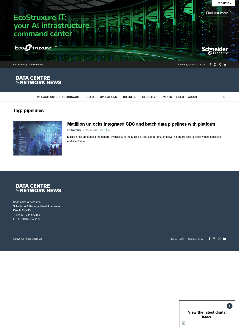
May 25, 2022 (90, 129)
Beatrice (75, 129)
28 (108, 129)
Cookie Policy (37, 64)
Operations (108, 97)
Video (180, 97)
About (192, 97)
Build (90, 97)
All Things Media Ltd (31, 238)
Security (148, 97)
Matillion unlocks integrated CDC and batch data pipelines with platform (141, 124)
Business (129, 97)
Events (167, 97)
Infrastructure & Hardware (58, 97)
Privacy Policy (20, 64)
